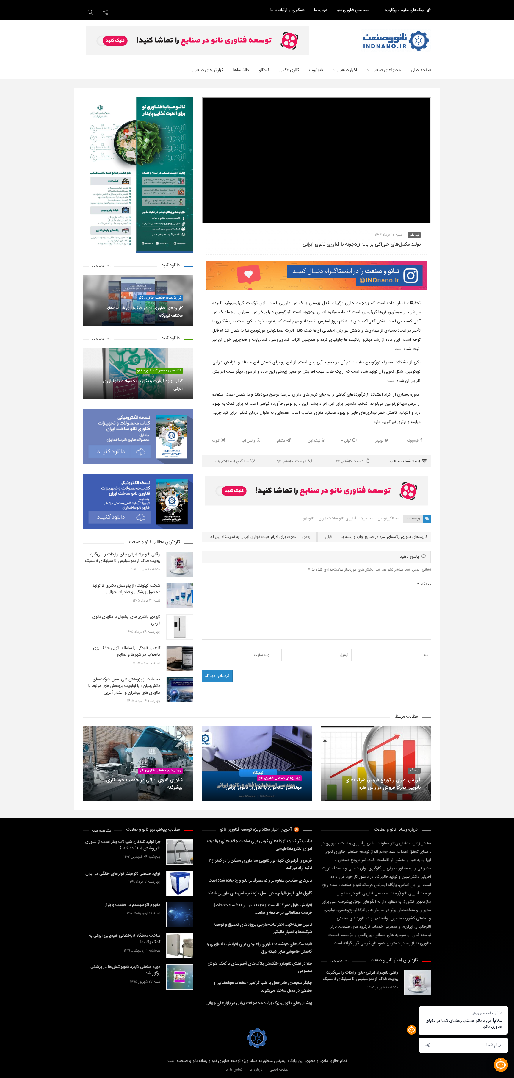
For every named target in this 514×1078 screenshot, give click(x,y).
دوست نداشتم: (291, 461)
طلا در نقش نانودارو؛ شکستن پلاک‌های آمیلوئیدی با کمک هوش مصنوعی (259, 967)
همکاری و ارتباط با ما (287, 10)
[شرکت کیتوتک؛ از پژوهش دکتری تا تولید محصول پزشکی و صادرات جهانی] (180, 595)
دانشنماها (241, 70)
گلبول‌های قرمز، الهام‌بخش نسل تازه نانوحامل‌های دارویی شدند (260, 893)
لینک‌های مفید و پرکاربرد (405, 10)
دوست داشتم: (349, 461)
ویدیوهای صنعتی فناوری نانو (279, 778)
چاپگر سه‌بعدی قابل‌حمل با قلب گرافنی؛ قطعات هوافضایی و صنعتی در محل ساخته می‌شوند (262, 986)
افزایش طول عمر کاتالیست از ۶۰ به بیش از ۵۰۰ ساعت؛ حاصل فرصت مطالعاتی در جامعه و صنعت (262, 909)
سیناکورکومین (388, 518)
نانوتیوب (316, 70)
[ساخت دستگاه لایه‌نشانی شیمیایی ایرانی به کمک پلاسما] (180, 945)
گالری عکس (289, 70)
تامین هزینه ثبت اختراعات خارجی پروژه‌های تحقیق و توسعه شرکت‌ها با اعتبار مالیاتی (263, 928)
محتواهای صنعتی (386, 70)
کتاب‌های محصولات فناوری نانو (159, 371)
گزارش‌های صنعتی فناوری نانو (160, 298)
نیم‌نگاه (414, 235)
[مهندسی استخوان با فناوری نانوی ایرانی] (257, 763)
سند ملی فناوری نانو (353, 10)
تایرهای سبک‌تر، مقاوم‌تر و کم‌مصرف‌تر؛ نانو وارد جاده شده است (260, 880)
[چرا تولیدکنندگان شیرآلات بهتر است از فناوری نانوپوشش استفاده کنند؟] (180, 852)
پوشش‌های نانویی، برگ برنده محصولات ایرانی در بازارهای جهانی (258, 1003)
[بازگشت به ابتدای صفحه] (15, 1063)
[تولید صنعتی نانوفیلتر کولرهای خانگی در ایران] (180, 883)
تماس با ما (234, 1069)
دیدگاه (424, 585)
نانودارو (308, 518)
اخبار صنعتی (347, 70)
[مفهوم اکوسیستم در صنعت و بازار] (180, 914)
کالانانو (264, 70)
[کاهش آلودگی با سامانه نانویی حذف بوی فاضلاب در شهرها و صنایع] (180, 658)
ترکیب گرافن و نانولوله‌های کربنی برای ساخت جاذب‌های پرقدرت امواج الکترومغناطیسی (259, 845)
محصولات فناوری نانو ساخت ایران (346, 518)
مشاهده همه (101, 266)
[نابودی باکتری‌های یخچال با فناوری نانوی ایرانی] (180, 627)
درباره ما (320, 10)
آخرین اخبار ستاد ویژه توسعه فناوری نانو (256, 829)
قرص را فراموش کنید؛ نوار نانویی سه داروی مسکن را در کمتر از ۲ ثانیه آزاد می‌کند (260, 864)
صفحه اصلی (421, 70)
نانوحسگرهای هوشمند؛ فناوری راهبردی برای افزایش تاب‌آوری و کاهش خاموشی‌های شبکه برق (259, 948)
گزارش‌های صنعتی (207, 70)
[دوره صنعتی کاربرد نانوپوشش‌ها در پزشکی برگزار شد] (180, 977)
